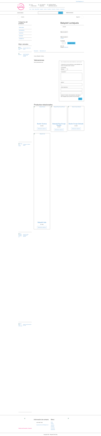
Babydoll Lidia (42, 222)
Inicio (30, 9)
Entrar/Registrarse (79, 1)
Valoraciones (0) (43, 50)
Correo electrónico (64, 87)
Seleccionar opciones (42, 128)
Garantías (58, 9)
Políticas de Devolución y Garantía (25, 428)
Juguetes (41, 9)
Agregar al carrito (71, 43)
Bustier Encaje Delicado (76, 124)
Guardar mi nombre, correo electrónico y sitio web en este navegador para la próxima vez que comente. (70, 96)
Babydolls (66, 47)
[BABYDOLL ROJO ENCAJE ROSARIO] (82, 17)
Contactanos (62, 9)
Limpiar (62, 38)
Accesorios (53, 9)
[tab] (36, 50)
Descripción (36, 50)
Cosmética (49, 9)
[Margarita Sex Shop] (20, 7)
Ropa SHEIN (37, 9)
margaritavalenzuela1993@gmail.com (42, 424)
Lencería (45, 9)
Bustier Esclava (42, 124)
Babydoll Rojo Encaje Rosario (59, 124)
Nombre (62, 82)
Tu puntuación (63, 67)
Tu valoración (63, 71)
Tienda (33, 9)
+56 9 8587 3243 (27, 12)
